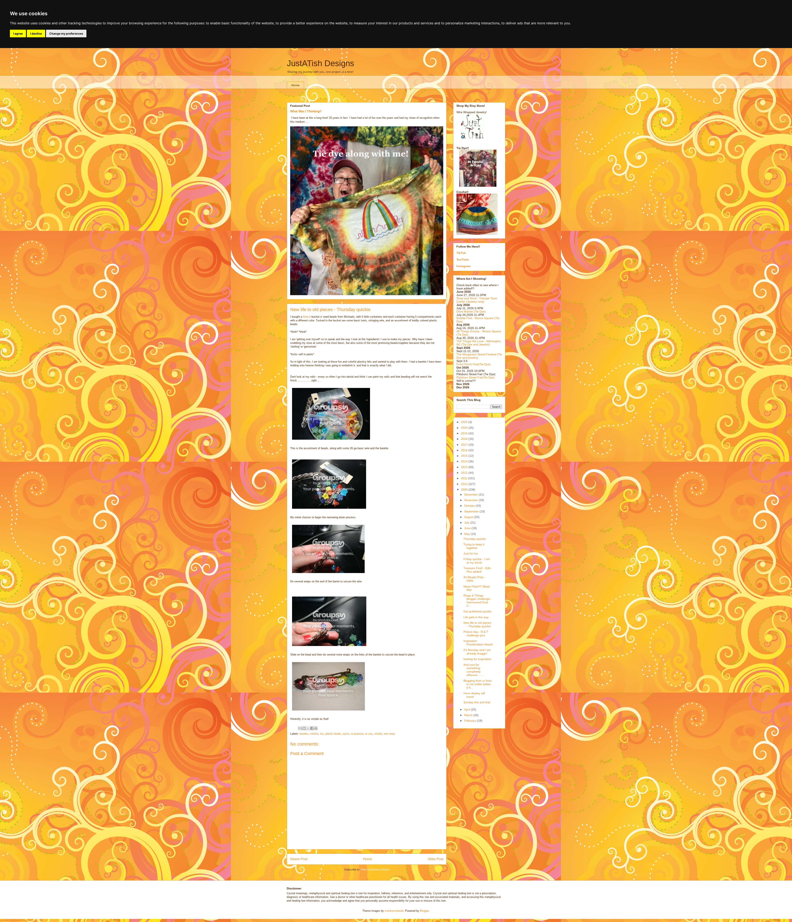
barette (304, 733)
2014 (464, 461)
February (470, 720)
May (467, 534)
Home (295, 85)
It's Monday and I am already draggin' (477, 651)
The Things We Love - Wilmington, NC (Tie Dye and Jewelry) (479, 342)
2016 (464, 450)
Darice (307, 316)
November (471, 500)
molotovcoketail (394, 910)
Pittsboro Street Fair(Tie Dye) (475, 377)
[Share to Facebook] (312, 728)
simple (378, 733)
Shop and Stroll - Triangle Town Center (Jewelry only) (476, 300)
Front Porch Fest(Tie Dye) (473, 364)
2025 (464, 422)
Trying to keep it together (473, 546)
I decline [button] (36, 33)
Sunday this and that (476, 702)
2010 (464, 484)
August (469, 517)
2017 (464, 444)
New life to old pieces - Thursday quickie (477, 624)
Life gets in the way (476, 617)
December (471, 494)
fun (322, 733)
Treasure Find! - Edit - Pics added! (477, 569)
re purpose (357, 733)
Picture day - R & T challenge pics (475, 633)
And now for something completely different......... (474, 670)
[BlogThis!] (304, 728)
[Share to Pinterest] (316, 728)
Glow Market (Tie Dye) (471, 311)
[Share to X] (308, 728)
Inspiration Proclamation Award (478, 642)
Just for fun (470, 553)
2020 (464, 427)
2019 (464, 433)
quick (346, 733)
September (472, 511)
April (467, 709)
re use (368, 733)
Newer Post (298, 859)
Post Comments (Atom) (375, 869)
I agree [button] (18, 33)
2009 (464, 489)
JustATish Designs (320, 63)
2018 (464, 438)
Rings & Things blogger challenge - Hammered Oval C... (477, 600)
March (468, 715)
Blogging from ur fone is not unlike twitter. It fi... (477, 684)
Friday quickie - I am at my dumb (476, 560)
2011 (464, 478)
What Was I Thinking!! (306, 111)
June (467, 528)
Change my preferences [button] (66, 33)
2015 (464, 455)
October (470, 505)
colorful (314, 733)
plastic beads (333, 733)
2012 (464, 472)
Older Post (435, 859)
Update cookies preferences (16, 920)
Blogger (424, 910)
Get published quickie (477, 611)
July (467, 522)
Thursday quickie (474, 538)
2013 (464, 467)
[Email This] (300, 728)
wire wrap (389, 733)
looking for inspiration (477, 659)
